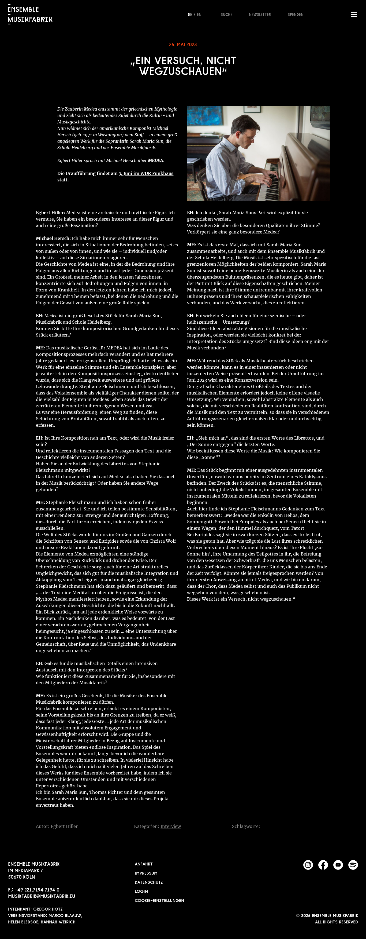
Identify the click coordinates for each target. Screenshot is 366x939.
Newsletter (260, 14)
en (199, 14)
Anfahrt (144, 863)
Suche (226, 14)
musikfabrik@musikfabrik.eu (41, 895)
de (190, 14)
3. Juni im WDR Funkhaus (146, 173)
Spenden (296, 14)
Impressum (146, 872)
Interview (170, 826)
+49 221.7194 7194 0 (36, 889)
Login (141, 891)
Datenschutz (149, 881)
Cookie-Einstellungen (159, 900)
